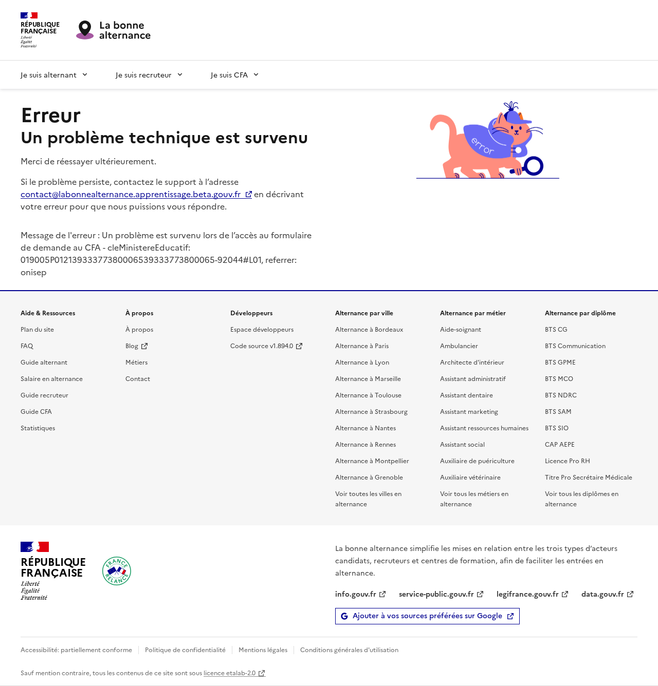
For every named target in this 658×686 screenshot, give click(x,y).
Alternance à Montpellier (372, 460)
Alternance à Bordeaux (369, 329)
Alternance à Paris (362, 345)
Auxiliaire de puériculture (477, 460)
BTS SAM (558, 411)
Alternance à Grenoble (369, 476)
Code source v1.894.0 (261, 345)
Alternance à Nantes (365, 427)
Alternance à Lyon (362, 361)
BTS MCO (559, 378)
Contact (137, 378)
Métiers (136, 361)
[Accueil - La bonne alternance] (116, 571)
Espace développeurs (262, 329)
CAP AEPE (560, 444)
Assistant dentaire (466, 394)
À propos (139, 329)
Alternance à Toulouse (368, 394)
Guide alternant (44, 361)
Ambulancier (459, 345)
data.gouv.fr (602, 593)
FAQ (27, 345)
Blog (131, 345)
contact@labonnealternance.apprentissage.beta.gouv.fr (131, 193)
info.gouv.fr (355, 593)
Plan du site (37, 329)
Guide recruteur (44, 394)
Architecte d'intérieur (472, 361)
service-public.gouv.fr (436, 593)
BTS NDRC (561, 394)
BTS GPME (560, 361)
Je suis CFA (229, 74)
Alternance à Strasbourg (371, 411)
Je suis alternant (49, 74)
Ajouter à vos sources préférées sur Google (427, 616)
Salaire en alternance (52, 378)
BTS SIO (557, 427)
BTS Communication (575, 345)
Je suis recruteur (144, 74)
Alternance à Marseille (368, 378)
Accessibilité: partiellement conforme (76, 649)
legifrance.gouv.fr (528, 593)
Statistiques (38, 427)
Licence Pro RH (567, 460)
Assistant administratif (473, 378)
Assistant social (462, 444)
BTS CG (556, 329)
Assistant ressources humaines (484, 427)
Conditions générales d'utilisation (349, 649)
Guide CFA (36, 411)
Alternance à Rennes (365, 444)
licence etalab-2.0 (229, 672)
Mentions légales (263, 649)
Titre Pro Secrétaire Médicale (588, 476)
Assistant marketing (469, 411)
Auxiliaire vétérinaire (470, 476)
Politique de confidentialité (185, 649)
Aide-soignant (460, 329)
